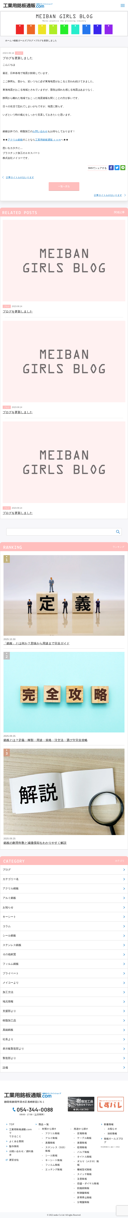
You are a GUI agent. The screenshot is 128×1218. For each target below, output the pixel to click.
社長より (8, 1039)
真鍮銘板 (8, 1029)
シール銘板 (9, 935)
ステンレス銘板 (12, 945)
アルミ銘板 (9, 897)
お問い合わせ (40, 131)
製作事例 (14, 1146)
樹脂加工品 (9, 1020)
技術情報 (112, 1133)
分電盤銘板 (83, 1202)
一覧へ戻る (64, 186)
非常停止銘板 (84, 1197)
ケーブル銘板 (84, 1138)
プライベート (11, 973)
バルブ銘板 (83, 1152)
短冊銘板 (82, 1147)
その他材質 (9, 954)
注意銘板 (82, 1178)
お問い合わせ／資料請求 (21, 1153)
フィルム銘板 (11, 963)
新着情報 (109, 1124)
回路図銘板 (83, 1188)
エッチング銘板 (53, 1169)
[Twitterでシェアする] (117, 168)
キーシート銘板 (53, 1160)
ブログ (7, 869)
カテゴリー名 (11, 879)
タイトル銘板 (84, 1156)
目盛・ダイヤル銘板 (88, 1183)
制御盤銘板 (83, 1192)
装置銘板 (82, 1142)
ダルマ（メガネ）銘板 (88, 1163)
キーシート (9, 916)
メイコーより (11, 982)
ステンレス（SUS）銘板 (56, 1149)
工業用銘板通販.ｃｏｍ (48, 139)
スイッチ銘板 (84, 1174)
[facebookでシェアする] (111, 168)
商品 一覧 (43, 1124)
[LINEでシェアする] (122, 168)
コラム (7, 926)
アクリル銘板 (11, 888)
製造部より (9, 1058)
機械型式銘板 (84, 1169)
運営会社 (14, 1159)
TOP (11, 1124)
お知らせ (8, 907)
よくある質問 (16, 1141)
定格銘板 (82, 1133)
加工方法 (8, 992)
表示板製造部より (13, 1048)
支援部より (9, 1011)
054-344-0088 (35, 1109)
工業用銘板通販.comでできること (20, 1133)
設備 (5, 1067)
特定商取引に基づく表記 (110, 1147)
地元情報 (8, 1001)
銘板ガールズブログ (23, 40)
